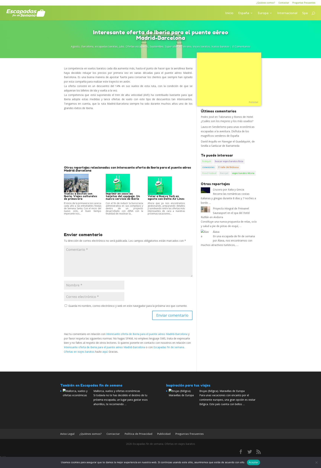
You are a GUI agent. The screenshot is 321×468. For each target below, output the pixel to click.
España (243, 13)
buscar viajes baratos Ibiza (229, 161)
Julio (121, 46)
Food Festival (209, 173)
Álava (216, 232)
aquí (104, 351)
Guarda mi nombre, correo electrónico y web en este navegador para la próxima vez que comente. (127, 306)
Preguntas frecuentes (303, 3)
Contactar (283, 3)
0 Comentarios (241, 46)
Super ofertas (173, 46)
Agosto (75, 46)
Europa (263, 13)
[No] (316, 462)
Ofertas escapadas (137, 46)
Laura (204, 127)
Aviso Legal (67, 434)
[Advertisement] (128, 138)
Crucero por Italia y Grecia (228, 189)
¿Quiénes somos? (265, 3)
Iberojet (224, 173)
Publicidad (253, 102)
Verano (187, 46)
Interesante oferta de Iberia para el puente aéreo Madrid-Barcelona (146, 334)
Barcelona (87, 46)
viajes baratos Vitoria (243, 173)
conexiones (208, 167)
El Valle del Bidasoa (228, 167)
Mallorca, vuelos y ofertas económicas (116, 391)
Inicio (229, 13)
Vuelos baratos (220, 46)
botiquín (206, 161)
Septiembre (156, 46)
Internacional (287, 13)
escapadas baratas (106, 46)
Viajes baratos (201, 46)
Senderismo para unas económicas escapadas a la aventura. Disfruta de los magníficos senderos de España (227, 131)
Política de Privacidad (138, 434)
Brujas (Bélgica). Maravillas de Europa (222, 391)
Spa (305, 13)
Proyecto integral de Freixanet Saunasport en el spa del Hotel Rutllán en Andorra (225, 213)
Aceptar (253, 462)
